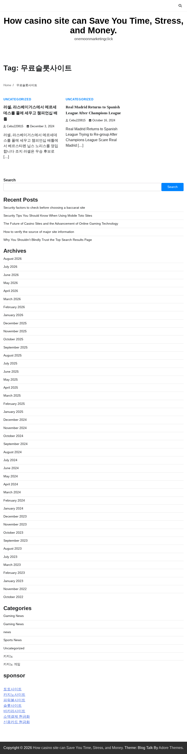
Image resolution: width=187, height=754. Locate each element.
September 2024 (15, 444)
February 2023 (14, 573)
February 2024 (14, 500)
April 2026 (10, 291)
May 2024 (10, 476)
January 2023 (13, 581)
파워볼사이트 (14, 700)
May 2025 (10, 379)
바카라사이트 (14, 711)
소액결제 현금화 (16, 716)
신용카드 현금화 (16, 722)
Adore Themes (171, 748)
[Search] (180, 5)
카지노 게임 (11, 664)
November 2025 (15, 331)
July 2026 (10, 266)
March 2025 (12, 395)
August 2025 (12, 355)
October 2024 (13, 436)
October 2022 (13, 597)
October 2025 (13, 339)
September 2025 (15, 347)
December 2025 (15, 323)
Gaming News (13, 616)
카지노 (8, 656)
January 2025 (13, 411)
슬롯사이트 (12, 705)
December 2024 (15, 419)
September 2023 (15, 540)
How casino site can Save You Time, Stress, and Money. (94, 25)
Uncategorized (17, 99)
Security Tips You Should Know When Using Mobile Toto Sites (47, 215)
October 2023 (13, 532)
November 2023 (15, 524)
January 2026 (13, 315)
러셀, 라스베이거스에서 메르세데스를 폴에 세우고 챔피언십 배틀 (30, 113)
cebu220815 (15, 126)
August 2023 (12, 548)
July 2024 (10, 460)
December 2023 (15, 516)
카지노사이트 (14, 695)
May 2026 (10, 283)
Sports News (12, 640)
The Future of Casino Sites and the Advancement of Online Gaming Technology (60, 223)
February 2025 (14, 404)
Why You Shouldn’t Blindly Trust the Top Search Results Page (47, 240)
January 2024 (13, 508)
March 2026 (12, 299)
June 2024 (11, 468)
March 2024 (12, 492)
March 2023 (12, 565)
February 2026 (14, 307)
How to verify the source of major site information (38, 232)
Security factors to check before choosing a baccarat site (44, 207)
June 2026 (11, 275)
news (7, 632)
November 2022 (15, 589)
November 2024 (15, 428)
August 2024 (12, 452)
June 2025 (11, 371)
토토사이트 (12, 689)
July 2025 (10, 363)
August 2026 (12, 258)
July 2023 (10, 557)
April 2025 (10, 387)
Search (9, 180)
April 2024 (10, 484)
